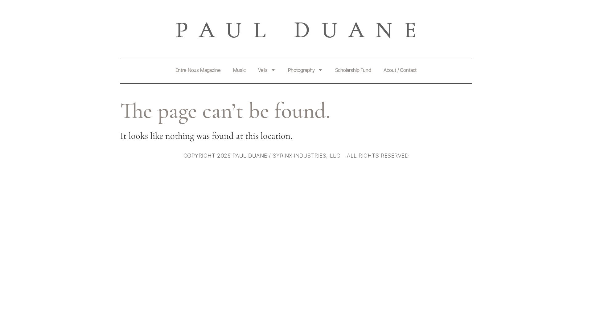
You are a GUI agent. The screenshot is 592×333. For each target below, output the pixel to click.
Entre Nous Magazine (198, 70)
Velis (263, 70)
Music (239, 70)
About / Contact (400, 70)
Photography (301, 70)
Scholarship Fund (353, 70)
